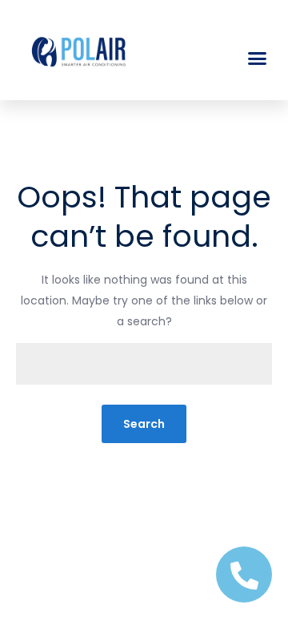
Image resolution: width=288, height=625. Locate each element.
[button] (257, 58)
